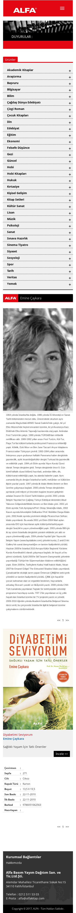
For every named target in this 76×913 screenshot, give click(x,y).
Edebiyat (13, 128)
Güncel (12, 161)
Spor (10, 264)
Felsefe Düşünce (18, 148)
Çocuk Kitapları (17, 115)
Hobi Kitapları (16, 173)
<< (58, 620)
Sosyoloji (13, 258)
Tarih (10, 271)
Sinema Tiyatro (17, 245)
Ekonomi (13, 141)
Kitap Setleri (15, 199)
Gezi (10, 154)
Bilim (10, 96)
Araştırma (14, 76)
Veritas (12, 277)
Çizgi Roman (15, 109)
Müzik (11, 219)
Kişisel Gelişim (17, 193)
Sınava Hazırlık (17, 238)
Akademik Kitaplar (20, 70)
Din (9, 122)
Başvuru (12, 83)
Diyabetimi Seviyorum (18, 735)
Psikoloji (13, 225)
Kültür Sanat (16, 206)
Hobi (10, 167)
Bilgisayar (13, 89)
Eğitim (11, 135)
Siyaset (12, 251)
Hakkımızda (14, 863)
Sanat (11, 232)
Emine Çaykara (13, 739)
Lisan (10, 212)
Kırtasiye (13, 186)
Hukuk (12, 180)
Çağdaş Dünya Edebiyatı (24, 102)
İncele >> (62, 754)
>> (67, 620)
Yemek (12, 284)
